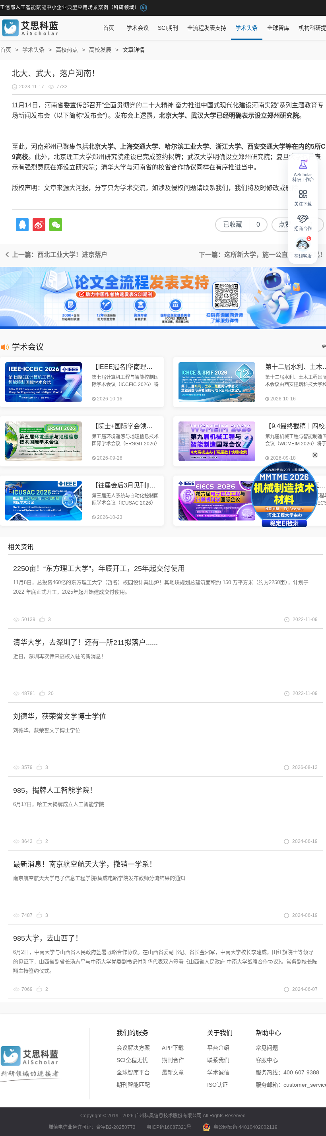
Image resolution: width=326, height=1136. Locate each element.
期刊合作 (173, 1060)
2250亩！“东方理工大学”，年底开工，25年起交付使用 (99, 569)
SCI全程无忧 (132, 1060)
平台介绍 (218, 1048)
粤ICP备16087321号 (169, 1127)
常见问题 (267, 1048)
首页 (108, 28)
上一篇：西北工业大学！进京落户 (58, 254)
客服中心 (267, 1060)
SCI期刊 (168, 28)
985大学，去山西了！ (47, 938)
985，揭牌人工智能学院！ (55, 790)
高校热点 (67, 50)
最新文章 (173, 1072)
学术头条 (246, 28)
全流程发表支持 (206, 28)
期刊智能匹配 (133, 1085)
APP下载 (173, 1048)
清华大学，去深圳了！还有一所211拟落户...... (85, 643)
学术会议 (137, 28)
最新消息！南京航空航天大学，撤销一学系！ (84, 864)
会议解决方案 (133, 1048)
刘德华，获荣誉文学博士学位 (59, 716)
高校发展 (100, 50)
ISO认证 (217, 1085)
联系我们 (218, 1060)
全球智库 (278, 28)
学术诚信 (218, 1072)
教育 (311, 105)
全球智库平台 (133, 1072)
